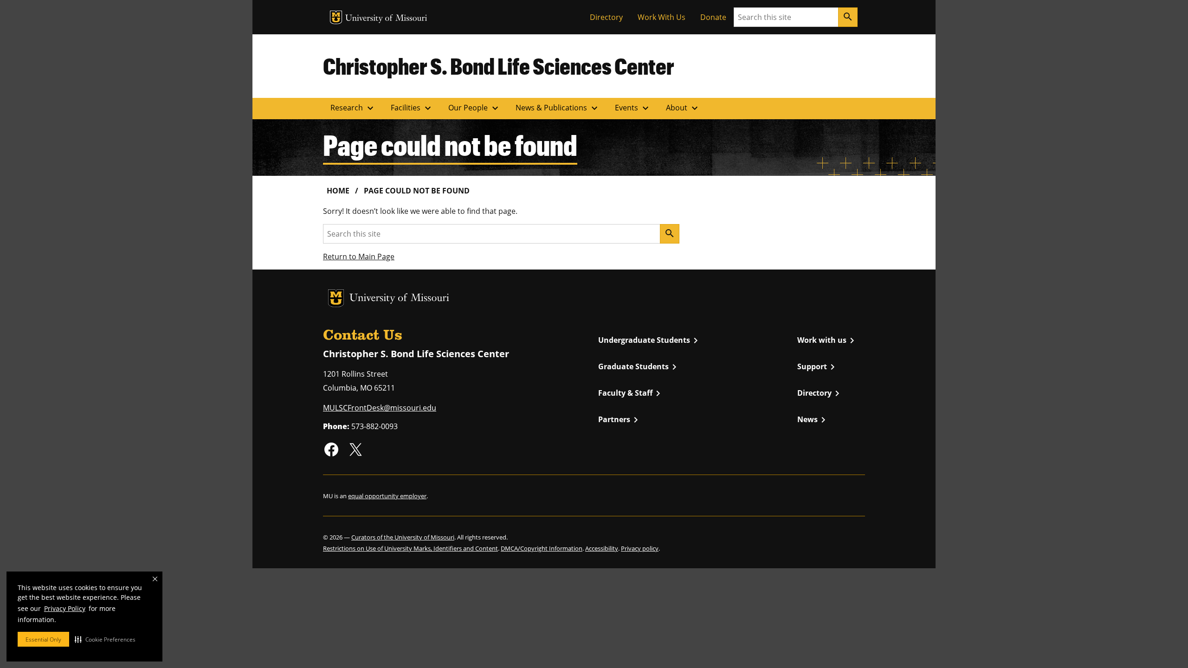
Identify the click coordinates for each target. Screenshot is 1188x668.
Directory (606, 17)
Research (353, 108)
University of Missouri (386, 19)
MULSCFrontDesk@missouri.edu (379, 408)
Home (338, 191)
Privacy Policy (64, 608)
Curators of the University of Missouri (402, 537)
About (683, 108)
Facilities (412, 108)
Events (633, 108)
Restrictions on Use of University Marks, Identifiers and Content (410, 548)
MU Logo (336, 17)
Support (817, 367)
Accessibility (601, 548)
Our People (474, 108)
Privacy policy (640, 548)
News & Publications (558, 108)
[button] (105, 639)
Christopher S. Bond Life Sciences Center (498, 65)
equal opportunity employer (387, 496)
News (813, 419)
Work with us (827, 340)
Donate (713, 17)
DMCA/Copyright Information (541, 548)
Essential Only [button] (43, 639)
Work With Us (661, 17)
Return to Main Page (358, 256)
